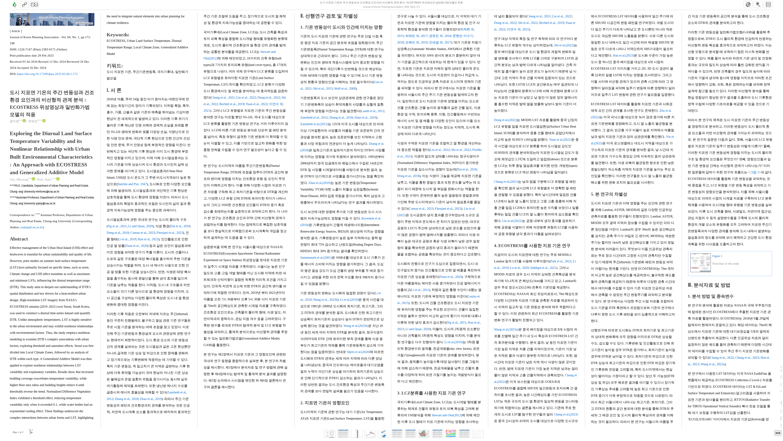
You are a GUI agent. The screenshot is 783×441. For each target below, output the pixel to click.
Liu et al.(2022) (512, 221)
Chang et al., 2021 (223, 97)
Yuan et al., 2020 (136, 245)
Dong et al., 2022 (269, 97)
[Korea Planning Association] (14, 4)
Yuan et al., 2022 (257, 104)
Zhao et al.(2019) (320, 183)
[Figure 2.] (356, 433)
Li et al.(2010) (349, 299)
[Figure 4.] (383, 433)
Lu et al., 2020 (519, 268)
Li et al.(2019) (454, 342)
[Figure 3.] (370, 433)
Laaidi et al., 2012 (372, 111)
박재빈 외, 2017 (416, 36)
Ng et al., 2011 (117, 226)
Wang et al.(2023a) (506, 329)
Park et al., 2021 (560, 261)
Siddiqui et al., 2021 (543, 268)
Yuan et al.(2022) (560, 139)
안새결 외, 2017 (440, 42)
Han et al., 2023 (148, 239)
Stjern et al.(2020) (358, 352)
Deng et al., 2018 (118, 232)
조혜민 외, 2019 (416, 42)
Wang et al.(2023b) (356, 325)
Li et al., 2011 (420, 290)
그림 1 (754, 172)
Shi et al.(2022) (564, 45)
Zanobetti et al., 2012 (314, 117)
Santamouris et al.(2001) (316, 257)
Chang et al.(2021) (506, 181)
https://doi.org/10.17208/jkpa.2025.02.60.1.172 (47, 74)
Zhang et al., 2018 (126, 399)
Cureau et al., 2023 (142, 232)
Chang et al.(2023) (566, 414)
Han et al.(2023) (623, 55)
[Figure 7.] (477, 433)
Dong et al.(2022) (505, 120)
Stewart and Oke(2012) (447, 415)
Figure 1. (717, 256)
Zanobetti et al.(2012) (314, 124)
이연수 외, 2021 (518, 29)
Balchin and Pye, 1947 (132, 184)
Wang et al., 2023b (325, 299)
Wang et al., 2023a (713, 364)
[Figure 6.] (451, 433)
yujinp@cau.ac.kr (31, 227)
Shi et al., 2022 (461, 149)
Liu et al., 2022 (246, 97)
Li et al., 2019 (127, 239)
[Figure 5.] (424, 433)
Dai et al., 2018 (180, 226)
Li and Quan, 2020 (140, 226)
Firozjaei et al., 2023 (170, 232)
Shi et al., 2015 (323, 88)
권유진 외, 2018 (440, 36)
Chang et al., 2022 (722, 357)
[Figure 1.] (329, 433)
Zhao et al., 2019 (151, 399)
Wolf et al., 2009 (345, 88)
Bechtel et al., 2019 (231, 104)
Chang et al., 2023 (747, 357)
